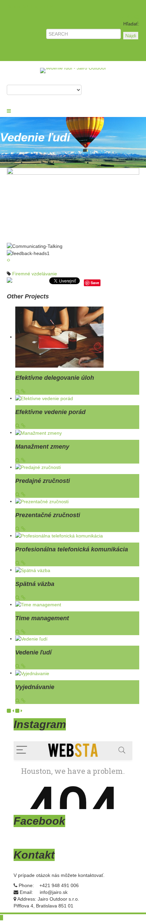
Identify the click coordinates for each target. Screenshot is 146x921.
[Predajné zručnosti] (38, 467)
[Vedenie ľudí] (31, 638)
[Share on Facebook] (10, 282)
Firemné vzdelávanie (34, 273)
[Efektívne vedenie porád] (44, 398)
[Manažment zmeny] (38, 432)
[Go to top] (1, 917)
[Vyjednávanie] (32, 672)
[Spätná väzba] (32, 569)
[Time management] (38, 604)
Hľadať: (131, 23)
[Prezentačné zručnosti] (42, 501)
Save (95, 282)
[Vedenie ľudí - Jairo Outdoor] (73, 70)
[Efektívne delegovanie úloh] (59, 336)
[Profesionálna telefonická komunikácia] (59, 535)
